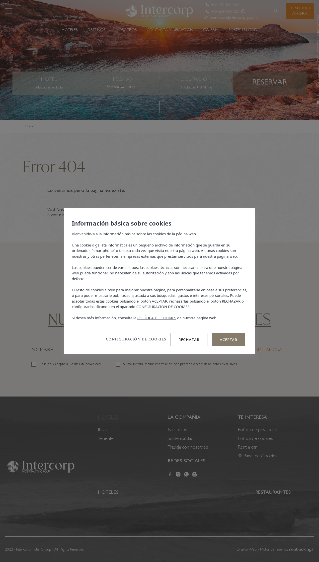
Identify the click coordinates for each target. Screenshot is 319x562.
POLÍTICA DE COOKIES (156, 317)
